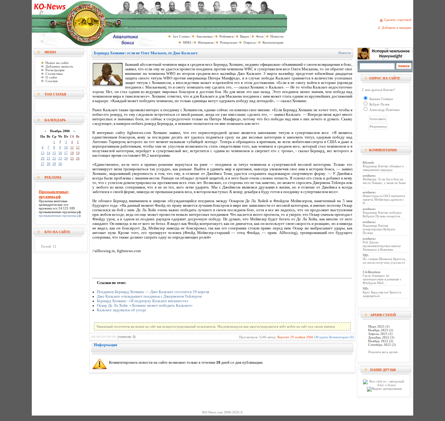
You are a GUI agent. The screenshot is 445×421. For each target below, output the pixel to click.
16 (60, 153)
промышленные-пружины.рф (60, 212)
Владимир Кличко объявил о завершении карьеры (383, 168)
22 (54, 158)
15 (54, 153)
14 (48, 153)
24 (66, 158)
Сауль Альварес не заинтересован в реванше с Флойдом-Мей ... (382, 279)
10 (66, 147)
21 (48, 158)
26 (78, 158)
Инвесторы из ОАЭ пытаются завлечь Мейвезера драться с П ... (384, 199)
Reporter (283, 337)
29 (54, 163)
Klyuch (368, 162)
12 (78, 147)
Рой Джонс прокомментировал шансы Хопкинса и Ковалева (381, 245)
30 (60, 163)
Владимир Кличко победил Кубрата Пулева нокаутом (382, 214)
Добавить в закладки (397, 27)
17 (66, 153)
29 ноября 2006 (301, 337)
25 (72, 158)
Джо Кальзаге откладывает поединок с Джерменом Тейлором (149, 296)
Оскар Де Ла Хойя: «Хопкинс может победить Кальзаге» (145, 305)
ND (365, 255)
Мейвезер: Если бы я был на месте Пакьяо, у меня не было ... (384, 182)
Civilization (371, 272)
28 (48, 163)
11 (72, 147)
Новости (344, 53)
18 (72, 153)
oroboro (369, 175)
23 (60, 158)
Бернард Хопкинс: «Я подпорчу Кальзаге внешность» (143, 301)
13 (42, 153)
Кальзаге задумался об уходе (121, 310)
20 (42, 158)
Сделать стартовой (398, 20)
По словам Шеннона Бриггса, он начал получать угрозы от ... (384, 262)
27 (42, 163)
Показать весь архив (382, 352)
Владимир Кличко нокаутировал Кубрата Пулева (379, 229)
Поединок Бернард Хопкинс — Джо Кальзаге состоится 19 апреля (153, 292)
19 (78, 153)
